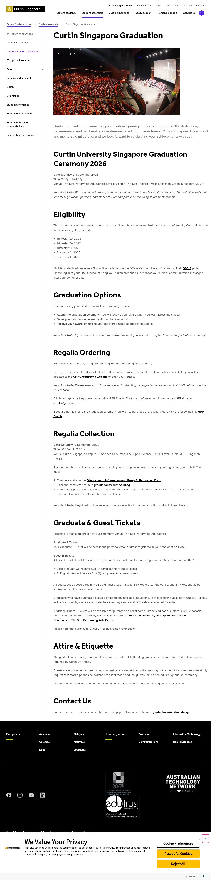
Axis (158, 5)
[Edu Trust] (123, 806)
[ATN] (183, 783)
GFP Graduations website (90, 377)
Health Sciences (182, 742)
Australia (44, 734)
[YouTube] (31, 795)
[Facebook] (8, 795)
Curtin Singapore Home (120, 5)
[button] (205, 839)
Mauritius (79, 742)
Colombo (44, 742)
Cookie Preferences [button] (178, 843)
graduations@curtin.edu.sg (112, 485)
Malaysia (79, 734)
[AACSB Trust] (118, 783)
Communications (148, 742)
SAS (167, 5)
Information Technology (187, 734)
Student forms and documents (189, 5)
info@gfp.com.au (68, 403)
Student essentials (20, 34)
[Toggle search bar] (201, 13)
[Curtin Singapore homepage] (25, 9)
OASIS (187, 268)
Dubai (42, 750)
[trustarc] (201, 876)
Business (144, 734)
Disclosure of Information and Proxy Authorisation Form (124, 480)
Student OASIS (144, 5)
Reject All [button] (178, 863)
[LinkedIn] (42, 795)
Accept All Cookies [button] (178, 853)
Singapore (80, 750)
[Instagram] (20, 795)
